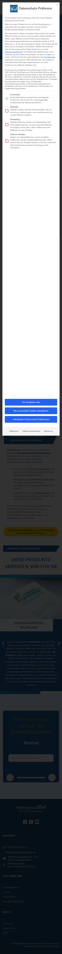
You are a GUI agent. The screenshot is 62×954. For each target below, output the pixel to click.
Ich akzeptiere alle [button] (31, 402)
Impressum (48, 431)
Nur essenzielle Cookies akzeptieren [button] (31, 410)
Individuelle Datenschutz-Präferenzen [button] (31, 419)
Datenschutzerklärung (14, 52)
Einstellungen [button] (49, 57)
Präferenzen (14, 431)
